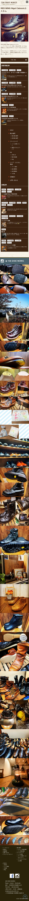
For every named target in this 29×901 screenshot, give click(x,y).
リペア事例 (6, 866)
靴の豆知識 (14, 157)
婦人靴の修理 (15, 135)
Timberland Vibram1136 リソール (10, 118)
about (11, 130)
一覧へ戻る (13, 59)
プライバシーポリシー (8, 854)
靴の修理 (12, 133)
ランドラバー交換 (6, 220)
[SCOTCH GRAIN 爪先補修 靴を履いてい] (14, 801)
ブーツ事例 (14, 166)
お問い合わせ (14, 180)
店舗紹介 (12, 177)
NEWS (5, 864)
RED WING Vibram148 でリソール (10, 96)
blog (13, 159)
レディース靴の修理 (22, 849)
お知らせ (14, 154)
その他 (13, 173)
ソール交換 (20, 854)
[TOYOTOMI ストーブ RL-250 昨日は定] (14, 772)
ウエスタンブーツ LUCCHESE (9, 107)
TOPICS (5, 863)
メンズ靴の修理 (21, 851)
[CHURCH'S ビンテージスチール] (14, 830)
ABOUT (4, 849)
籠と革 (3, 231)
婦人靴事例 (14, 169)
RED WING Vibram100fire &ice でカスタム (12, 85)
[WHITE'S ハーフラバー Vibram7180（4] (14, 337)
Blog (5, 869)
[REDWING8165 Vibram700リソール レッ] (14, 482)
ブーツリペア (14, 141)
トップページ (6, 847)
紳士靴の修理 (15, 138)
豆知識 (5, 868)
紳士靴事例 (14, 171)
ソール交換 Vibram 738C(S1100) (9, 194)
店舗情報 (5, 851)
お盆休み (4, 207)
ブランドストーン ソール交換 (8, 245)
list (11, 152)
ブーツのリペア (20, 852)
